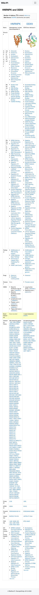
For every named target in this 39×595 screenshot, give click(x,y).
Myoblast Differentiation (29, 214)
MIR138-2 (17, 383)
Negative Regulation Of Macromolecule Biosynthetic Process (15, 573)
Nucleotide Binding (30, 85)
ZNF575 (11, 496)
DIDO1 (15, 344)
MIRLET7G (12, 440)
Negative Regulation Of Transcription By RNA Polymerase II (30, 142)
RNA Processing (15, 154)
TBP (16, 483)
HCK (13, 359)
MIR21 (11, 405)
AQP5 (18, 327)
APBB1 (17, 324)
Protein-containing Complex (30, 567)
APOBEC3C (12, 327)
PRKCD (17, 454)
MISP (10, 442)
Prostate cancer (29, 282)
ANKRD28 (12, 324)
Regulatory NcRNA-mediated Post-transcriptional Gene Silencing (16, 537)
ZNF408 (11, 494)
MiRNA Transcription (28, 229)
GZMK (19, 358)
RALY (19, 457)
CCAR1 (11, 332)
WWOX (19, 489)
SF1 (14, 474)
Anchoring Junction (16, 74)
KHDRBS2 (18, 366)
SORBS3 (16, 476)
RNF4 (10, 473)
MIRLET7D (12, 434)
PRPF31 (16, 456)
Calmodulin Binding (30, 103)
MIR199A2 (18, 395)
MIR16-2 (11, 391)
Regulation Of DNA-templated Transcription (15, 145)
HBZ (10, 359)
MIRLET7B (12, 430)
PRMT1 (11, 456)
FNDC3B (11, 353)
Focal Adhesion (15, 63)
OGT (10, 447)
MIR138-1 (12, 383)
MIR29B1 (11, 410)
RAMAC (11, 459)
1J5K (10, 521)
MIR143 (11, 386)
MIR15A (16, 388)
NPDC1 (19, 445)
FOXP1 (17, 354)
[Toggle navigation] (35, 3)
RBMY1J (11, 467)
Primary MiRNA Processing (29, 195)
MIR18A (11, 393)
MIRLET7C (12, 432)
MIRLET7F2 (12, 439)
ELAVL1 (11, 347)
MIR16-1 (16, 390)
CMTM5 (15, 337)
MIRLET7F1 (12, 437)
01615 (25, 506)
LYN (17, 369)
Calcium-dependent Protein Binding (30, 124)
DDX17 (15, 342)
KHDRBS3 (12, 368)
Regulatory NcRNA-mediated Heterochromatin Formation (16, 169)
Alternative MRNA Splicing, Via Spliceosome (30, 148)
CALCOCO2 (12, 331)
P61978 (16, 516)
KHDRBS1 (12, 366)
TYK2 (10, 488)
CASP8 (25, 315)
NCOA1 (33, 336)
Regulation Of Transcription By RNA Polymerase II (16, 150)
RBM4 (15, 462)
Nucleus (13, 54)
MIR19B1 (16, 396)
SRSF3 (19, 479)
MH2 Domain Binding (28, 114)
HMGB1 (17, 359)
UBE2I (19, 488)
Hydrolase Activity (30, 106)
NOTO (15, 445)
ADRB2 (18, 322)
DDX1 (10, 342)
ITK (20, 363)
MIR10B (11, 380)
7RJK (14, 524)
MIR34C (11, 415)
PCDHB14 (16, 449)
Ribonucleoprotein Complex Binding (30, 119)
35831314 (27, 15)
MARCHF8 (12, 373)
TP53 (29, 349)
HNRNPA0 (12, 361)
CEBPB (16, 336)
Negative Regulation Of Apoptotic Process (16, 179)
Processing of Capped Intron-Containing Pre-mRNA (15, 261)
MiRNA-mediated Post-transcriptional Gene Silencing (16, 529)
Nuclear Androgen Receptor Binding (30, 127)
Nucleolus (27, 58)
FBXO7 (11, 351)
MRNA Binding (15, 91)
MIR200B (11, 400)
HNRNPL (17, 361)
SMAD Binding (29, 122)
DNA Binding (14, 88)
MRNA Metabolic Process (29, 561)
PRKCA (33, 341)
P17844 (30, 516)
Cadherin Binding (15, 101)
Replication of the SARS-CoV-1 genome (30, 265)
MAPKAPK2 (26, 336)
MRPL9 (15, 442)
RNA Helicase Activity (29, 92)
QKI (16, 457)
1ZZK (14, 523)
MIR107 (17, 378)
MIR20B (16, 403)
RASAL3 (16, 459)
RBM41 (20, 462)
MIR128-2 (17, 381)
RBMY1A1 (12, 466)
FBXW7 (16, 351)
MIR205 (11, 402)
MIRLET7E (12, 435)
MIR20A (11, 403)
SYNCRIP (12, 483)
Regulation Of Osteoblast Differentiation (29, 218)
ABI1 (11, 322)
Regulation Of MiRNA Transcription (29, 240)
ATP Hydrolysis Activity (29, 109)
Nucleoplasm (14, 56)
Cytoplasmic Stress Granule (15, 65)
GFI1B (14, 356)
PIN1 (15, 452)
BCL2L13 (16, 329)
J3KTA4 (25, 516)
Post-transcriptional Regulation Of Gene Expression (16, 558)
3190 (10, 501)
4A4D (28, 521)
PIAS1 (32, 339)
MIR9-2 (17, 420)
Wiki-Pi (4, 3)
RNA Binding (14, 90)
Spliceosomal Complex (14, 58)
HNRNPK (16, 23)
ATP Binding (28, 105)
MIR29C (11, 412)
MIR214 (15, 405)
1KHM (14, 521)
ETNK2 (16, 347)
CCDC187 (16, 332)
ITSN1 (11, 364)
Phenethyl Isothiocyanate (15, 278)
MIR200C (17, 400)
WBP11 (29, 351)
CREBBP (30, 324)
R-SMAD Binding (29, 130)
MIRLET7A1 (16, 425)
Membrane (14, 68)
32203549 (13, 310)
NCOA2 (25, 337)
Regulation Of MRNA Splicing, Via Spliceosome (15, 196)
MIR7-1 (11, 418)
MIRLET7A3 (12, 429)
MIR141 (16, 385)
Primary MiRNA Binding (29, 133)
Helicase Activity (29, 100)
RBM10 (11, 462)
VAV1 (10, 489)
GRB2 (11, 358)
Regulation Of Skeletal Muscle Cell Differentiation (30, 245)
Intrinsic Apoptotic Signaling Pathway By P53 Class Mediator (30, 234)
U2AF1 (15, 488)
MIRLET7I (18, 440)
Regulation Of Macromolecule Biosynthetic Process (29, 542)
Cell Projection (15, 69)
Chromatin (14, 51)
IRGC (16, 363)
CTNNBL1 (12, 341)
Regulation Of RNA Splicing (30, 564)
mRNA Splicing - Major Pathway (15, 256)
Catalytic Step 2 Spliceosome (15, 77)
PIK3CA (25, 341)
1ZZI (17, 521)
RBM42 (11, 464)
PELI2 (15, 451)
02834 (11, 506)
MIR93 (16, 424)
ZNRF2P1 (16, 498)
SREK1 (18, 478)
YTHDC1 (15, 491)
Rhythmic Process (30, 221)
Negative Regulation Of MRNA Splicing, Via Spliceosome (15, 202)
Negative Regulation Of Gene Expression (15, 164)
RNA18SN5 (12, 469)
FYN (10, 356)
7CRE (17, 523)
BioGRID (14, 17)
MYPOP (11, 444)
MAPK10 (17, 371)
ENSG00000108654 (28, 511)
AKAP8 (25, 322)
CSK (19, 339)
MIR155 (11, 388)
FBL (24, 327)
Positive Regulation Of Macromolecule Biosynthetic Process (30, 535)
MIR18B (16, 393)
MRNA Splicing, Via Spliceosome (15, 141)
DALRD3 (17, 341)
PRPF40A (12, 457)
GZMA (15, 358)
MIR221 (11, 407)
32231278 (27, 292)
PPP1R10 (12, 454)
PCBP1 (19, 447)
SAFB (11, 474)
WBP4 (14, 489)
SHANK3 (18, 474)
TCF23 (16, 484)
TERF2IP (11, 486)
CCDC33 (11, 334)
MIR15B (11, 390)
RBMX (19, 464)
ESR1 (32, 326)
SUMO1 (11, 481)
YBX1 (10, 491)
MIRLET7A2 (12, 427)
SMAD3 (11, 476)
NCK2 (15, 444)
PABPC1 (14, 447)
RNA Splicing (14, 160)
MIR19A (11, 396)
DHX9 (10, 344)
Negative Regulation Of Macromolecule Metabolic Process (30, 555)
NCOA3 (30, 337)
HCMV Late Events (16, 265)
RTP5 (19, 473)
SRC (14, 478)
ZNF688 (16, 496)
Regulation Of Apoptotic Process (16, 175)
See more (12, 578)
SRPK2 (11, 479)
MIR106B (11, 378)
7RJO (17, 524)
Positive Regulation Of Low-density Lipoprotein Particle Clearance (16, 230)
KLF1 (16, 368)
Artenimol (13, 275)
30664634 (17, 290)
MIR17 (16, 391)
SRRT (15, 479)
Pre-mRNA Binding (30, 117)
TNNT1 (25, 349)
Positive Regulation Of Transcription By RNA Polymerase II (16, 191)
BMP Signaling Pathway (29, 185)
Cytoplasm (14, 61)
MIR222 (16, 407)
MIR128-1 (12, 381)
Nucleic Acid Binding (14, 85)
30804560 (32, 289)
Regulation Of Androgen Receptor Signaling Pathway (30, 224)
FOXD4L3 (12, 354)
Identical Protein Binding (15, 99)
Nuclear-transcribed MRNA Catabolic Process (30, 164)
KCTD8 (19, 364)
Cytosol (27, 61)
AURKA (11, 329)
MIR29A (15, 408)
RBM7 (15, 464)
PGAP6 (11, 452)
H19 (31, 327)
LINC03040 (12, 369)
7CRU (10, 524)
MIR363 (16, 415)
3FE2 (24, 521)
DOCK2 (19, 344)
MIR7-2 (16, 418)
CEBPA (11, 336)
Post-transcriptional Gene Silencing (16, 542)
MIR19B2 (11, 398)
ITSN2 (15, 364)
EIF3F (19, 346)
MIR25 (11, 408)
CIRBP (11, 337)
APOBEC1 (12, 326)
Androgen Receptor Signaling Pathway (30, 192)
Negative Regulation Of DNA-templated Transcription (15, 185)
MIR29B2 (17, 410)
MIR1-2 (11, 376)
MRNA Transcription (28, 181)
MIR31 (16, 412)
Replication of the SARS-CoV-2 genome (30, 270)
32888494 (14, 300)
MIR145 (16, 386)
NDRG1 (25, 339)
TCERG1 (11, 484)
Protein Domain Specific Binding (15, 95)
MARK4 (18, 373)
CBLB (17, 331)
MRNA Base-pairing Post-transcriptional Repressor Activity (16, 552)
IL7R (24, 332)
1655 (24, 501)
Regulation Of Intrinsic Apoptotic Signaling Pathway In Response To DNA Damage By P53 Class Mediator (16, 221)
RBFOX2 (16, 461)
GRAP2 (18, 356)
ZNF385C (16, 493)
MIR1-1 (20, 375)
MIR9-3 (11, 422)
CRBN (15, 339)
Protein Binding (15, 93)
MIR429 (11, 417)
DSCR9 (11, 346)
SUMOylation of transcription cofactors (29, 251)
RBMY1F (17, 466)
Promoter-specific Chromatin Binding (30, 136)
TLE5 (18, 486)
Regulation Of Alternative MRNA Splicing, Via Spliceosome (30, 154)
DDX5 (30, 23)
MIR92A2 (11, 424)
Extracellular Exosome (14, 72)
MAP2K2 (11, 371)
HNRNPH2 (32, 329)
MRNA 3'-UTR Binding (29, 97)
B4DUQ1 (11, 516)
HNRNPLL (12, 363)
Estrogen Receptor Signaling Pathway (30, 188)
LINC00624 (26, 334)
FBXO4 (16, 349)
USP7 (25, 351)
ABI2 (14, 322)
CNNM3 (11, 339)
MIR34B (16, 413)
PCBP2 (11, 449)
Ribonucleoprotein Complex (16, 80)
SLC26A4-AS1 (27, 346)
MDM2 (15, 375)
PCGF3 (11, 451)
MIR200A (17, 398)
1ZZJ (10, 523)
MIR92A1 (16, 422)
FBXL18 (11, 349)
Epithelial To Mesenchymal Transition (29, 169)
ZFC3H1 (11, 493)
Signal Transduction (14, 158)
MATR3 (11, 375)
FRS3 (27, 327)
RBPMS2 (17, 467)
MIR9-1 (12, 420)
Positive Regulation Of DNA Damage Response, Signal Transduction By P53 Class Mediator (30, 202)
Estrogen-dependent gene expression (29, 260)
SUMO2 (16, 481)
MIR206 (16, 402)
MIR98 (11, 425)
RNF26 (18, 471)
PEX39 (19, 451)
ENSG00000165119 (14, 511)
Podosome (14, 53)
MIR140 (11, 385)
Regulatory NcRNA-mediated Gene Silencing (16, 546)
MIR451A (16, 417)
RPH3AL (15, 473)
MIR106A (16, 376)
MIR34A (11, 413)
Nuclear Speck (29, 64)
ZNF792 (11, 498)
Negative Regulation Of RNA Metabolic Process (16, 207)
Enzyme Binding (29, 112)
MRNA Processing (16, 155)
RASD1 (11, 461)
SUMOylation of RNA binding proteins (15, 251)
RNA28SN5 (12, 471)
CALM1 (30, 322)
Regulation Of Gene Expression (30, 530)
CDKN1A (16, 334)
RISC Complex (15, 533)
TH (15, 486)
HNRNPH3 (26, 331)
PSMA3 (25, 342)
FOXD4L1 (17, 353)
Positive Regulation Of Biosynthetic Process (30, 548)
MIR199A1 (12, 395)
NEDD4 (11, 445)
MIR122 (16, 380)
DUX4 (15, 346)
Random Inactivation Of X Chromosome (15, 213)
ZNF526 (16, 494)
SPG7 (11, 478)
